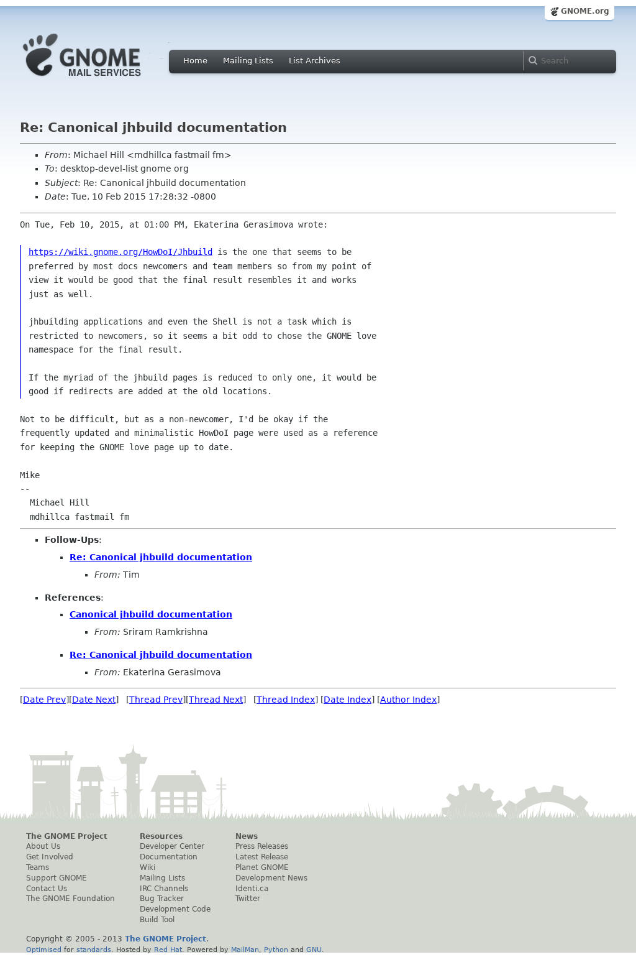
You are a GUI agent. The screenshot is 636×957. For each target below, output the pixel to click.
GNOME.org (585, 11)
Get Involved (49, 857)
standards (93, 949)
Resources (161, 836)
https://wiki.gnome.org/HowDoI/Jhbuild (120, 252)
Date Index (347, 700)
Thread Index (286, 700)
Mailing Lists (248, 60)
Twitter (247, 898)
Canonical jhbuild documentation (151, 614)
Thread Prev (156, 700)
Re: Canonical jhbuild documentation (161, 557)
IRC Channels (164, 888)
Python (276, 949)
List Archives (314, 60)
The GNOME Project (66, 836)
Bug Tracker (162, 898)
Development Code (175, 909)
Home (195, 60)
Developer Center (172, 846)
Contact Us (46, 888)
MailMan (245, 949)
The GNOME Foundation (70, 898)
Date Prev (44, 700)
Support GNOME (56, 878)
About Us (43, 846)
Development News (271, 878)
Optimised (43, 949)
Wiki (147, 867)
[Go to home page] (100, 79)
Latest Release (261, 857)
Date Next (94, 700)
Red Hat (168, 949)
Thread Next (216, 700)
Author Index (408, 700)
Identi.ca (251, 888)
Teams (37, 867)
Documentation (169, 857)
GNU (314, 949)
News (246, 836)
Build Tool (157, 919)
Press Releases (261, 846)
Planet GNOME (262, 867)
